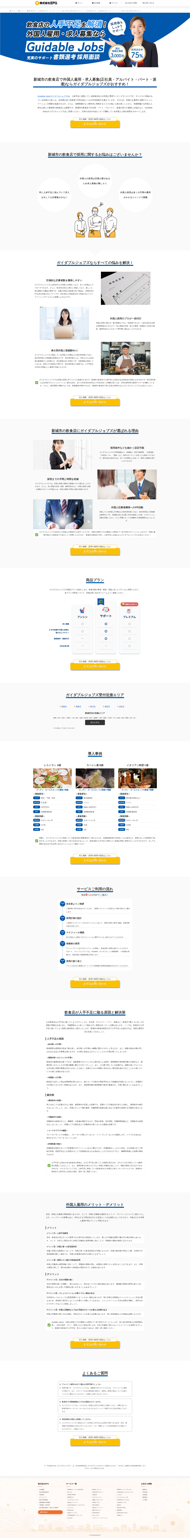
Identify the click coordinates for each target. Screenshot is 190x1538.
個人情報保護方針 (44, 1492)
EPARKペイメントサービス (124, 1489)
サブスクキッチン (97, 1497)
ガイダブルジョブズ (72, 1500)
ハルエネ (119, 1494)
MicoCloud (70, 1510)
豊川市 (93, 707)
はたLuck (69, 1518)
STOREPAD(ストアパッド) (74, 1515)
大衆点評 (94, 1494)
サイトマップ (43, 1497)
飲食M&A (119, 1510)
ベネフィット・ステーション (100, 1518)
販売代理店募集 (43, 1500)
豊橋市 (64, 707)
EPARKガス (70, 1497)
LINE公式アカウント (97, 1492)
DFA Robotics (95, 1512)
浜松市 (121, 707)
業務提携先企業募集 (44, 1502)
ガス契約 (144, 1500)
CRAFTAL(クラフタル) (123, 1500)
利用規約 (41, 1494)
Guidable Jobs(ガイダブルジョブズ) (53, 96)
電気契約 (144, 1497)
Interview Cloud (121, 1507)
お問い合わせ (44, 1512)
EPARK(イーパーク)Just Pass (75, 1489)
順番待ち (144, 1489)
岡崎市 (78, 707)
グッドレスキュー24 (122, 1497)
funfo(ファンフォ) (72, 1512)
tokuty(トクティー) (72, 1502)
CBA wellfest (95, 1505)
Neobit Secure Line (122, 1512)
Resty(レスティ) (96, 1489)
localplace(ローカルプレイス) (125, 1492)
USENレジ (120, 1515)
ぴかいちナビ (95, 1515)
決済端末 (144, 1494)
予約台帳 (144, 1492)
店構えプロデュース (97, 1500)
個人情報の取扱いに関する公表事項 (48, 1507)
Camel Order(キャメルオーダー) (76, 1505)
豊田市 (107, 707)
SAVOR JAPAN (71, 1494)
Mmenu (119, 1505)
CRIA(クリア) (95, 1502)
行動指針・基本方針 (44, 1505)
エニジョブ (70, 1507)
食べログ (69, 1492)
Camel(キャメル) (121, 1502)
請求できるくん (96, 1510)
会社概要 (41, 1489)
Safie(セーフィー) (97, 1507)
